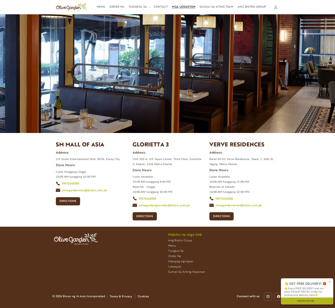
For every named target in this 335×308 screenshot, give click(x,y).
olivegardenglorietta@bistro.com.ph (164, 205)
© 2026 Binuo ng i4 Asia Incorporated (78, 296)
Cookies (143, 296)
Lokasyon (174, 266)
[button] (139, 7)
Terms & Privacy (121, 296)
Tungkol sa (176, 251)
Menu (172, 245)
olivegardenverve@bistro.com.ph (238, 205)
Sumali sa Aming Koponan (186, 272)
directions (67, 201)
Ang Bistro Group (180, 240)
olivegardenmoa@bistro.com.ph (84, 190)
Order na (174, 256)
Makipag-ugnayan (180, 261)
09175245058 (70, 183)
